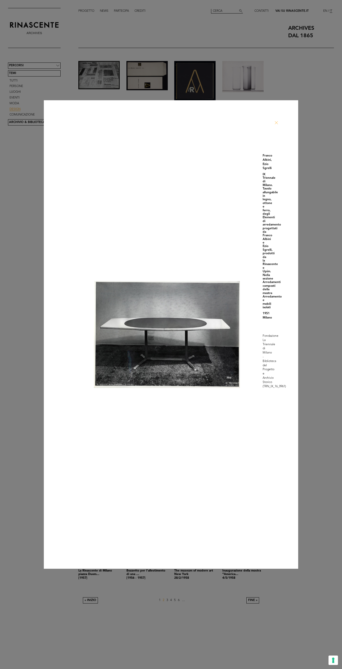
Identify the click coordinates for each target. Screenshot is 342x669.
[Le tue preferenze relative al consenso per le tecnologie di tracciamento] (333, 660)
